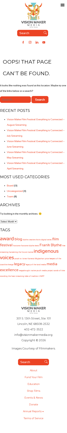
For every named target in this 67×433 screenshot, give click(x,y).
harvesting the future (18, 252)
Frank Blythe (51, 245)
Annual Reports (32, 411)
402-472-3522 (33, 329)
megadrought (24, 270)
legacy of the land (33, 264)
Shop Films (33, 390)
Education (33, 384)
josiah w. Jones (20, 259)
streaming (20, 276)
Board (10, 185)
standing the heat (7, 276)
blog (18, 239)
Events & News (33, 397)
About (33, 370)
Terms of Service (33, 418)
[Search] (45, 33)
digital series (46, 240)
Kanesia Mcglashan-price (38, 259)
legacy (19, 264)
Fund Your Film (34, 377)
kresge (10, 264)
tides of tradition (32, 276)
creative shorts (35, 240)
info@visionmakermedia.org (33, 334)
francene (16, 246)
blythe (25, 240)
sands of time (59, 270)
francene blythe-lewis (30, 246)
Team (10, 196)
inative (30, 252)
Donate (33, 404)
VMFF (41, 276)
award (7, 238)
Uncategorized (15, 191)
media (43, 264)
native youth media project (42, 270)
